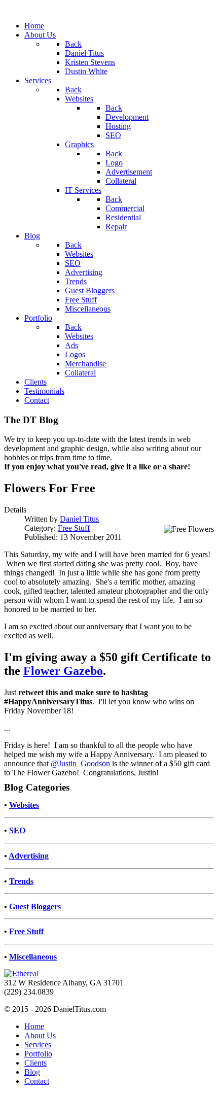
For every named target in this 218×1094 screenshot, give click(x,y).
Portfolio (38, 1053)
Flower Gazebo (63, 670)
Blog (32, 1072)
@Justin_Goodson (80, 763)
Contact (36, 1081)
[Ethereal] (21, 973)
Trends (21, 881)
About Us (40, 1035)
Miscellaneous (33, 956)
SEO (17, 830)
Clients (35, 1062)
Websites (24, 805)
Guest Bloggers (35, 906)
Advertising (29, 855)
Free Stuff (74, 528)
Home (34, 1026)
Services (37, 1044)
